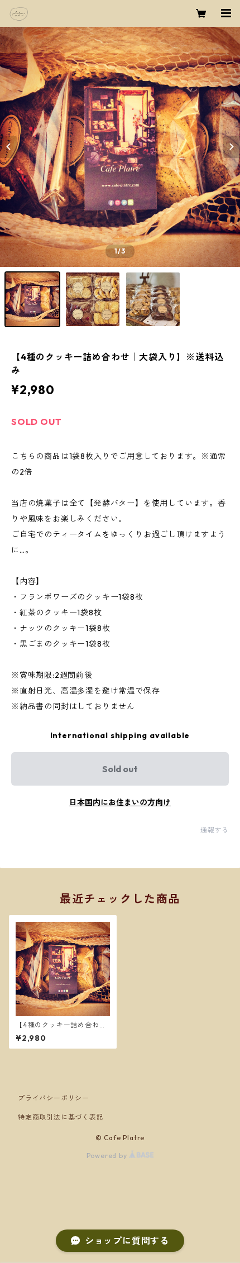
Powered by (108, 1155)
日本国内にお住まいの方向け (120, 802)
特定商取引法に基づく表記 (61, 1117)
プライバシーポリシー (53, 1098)
